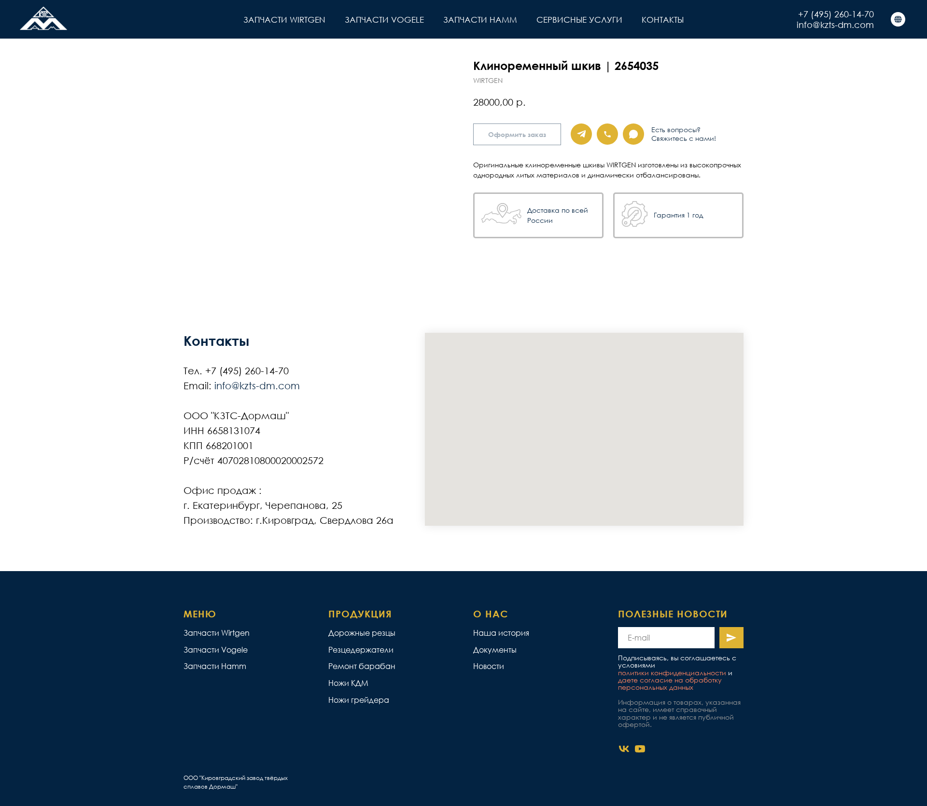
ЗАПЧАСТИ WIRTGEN (284, 19)
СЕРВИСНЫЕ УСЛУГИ (579, 19)
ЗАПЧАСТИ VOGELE (384, 19)
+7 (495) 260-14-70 (836, 14)
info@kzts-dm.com (835, 24)
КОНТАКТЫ (663, 19)
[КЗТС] (898, 19)
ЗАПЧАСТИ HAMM (480, 19)
